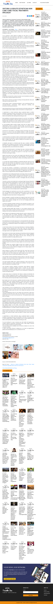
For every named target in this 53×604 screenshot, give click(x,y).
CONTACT (35, 2)
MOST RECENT (22, 2)
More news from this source (17, 365)
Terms (45, 590)
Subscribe (31, 595)
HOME (16, 2)
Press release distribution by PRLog (9, 368)
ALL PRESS (29, 2)
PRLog (16, 29)
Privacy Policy (46, 591)
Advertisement (47, 593)
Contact (45, 595)
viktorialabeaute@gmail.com (8, 337)
